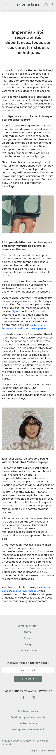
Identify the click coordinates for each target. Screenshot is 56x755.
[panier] (46, 5)
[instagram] (33, 697)
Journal (28, 631)
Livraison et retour (28, 723)
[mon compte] (51, 5)
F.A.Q (28, 644)
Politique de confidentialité (28, 729)
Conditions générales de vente (28, 717)
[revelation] (28, 5)
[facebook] (23, 697)
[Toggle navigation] (6, 5)
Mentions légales (28, 710)
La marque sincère (28, 625)
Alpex (15, 311)
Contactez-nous (28, 650)
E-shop (28, 638)
